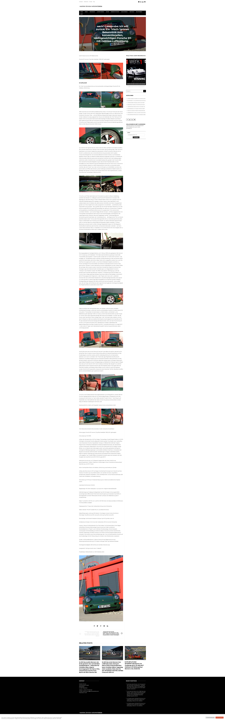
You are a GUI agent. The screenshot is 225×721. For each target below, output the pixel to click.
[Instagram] (144, 2)
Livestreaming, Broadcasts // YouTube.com (136, 106)
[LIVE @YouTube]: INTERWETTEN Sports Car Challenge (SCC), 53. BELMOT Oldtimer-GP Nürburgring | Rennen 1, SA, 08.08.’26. (136, 704)
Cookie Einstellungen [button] (210, 717)
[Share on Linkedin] (107, 626)
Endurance (92, 11)
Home (81, 11)
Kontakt (90, 1)
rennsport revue (115, 11)
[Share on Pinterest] (104, 626)
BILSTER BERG (139, 11)
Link (86, 692)
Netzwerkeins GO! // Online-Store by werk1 (136, 108)
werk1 (86, 11)
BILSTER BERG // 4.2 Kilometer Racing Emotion (136, 100)
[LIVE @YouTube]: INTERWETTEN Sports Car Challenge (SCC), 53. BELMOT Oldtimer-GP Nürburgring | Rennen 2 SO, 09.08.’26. (134, 665)
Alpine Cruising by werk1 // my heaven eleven (136, 98)
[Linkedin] (140, 2)
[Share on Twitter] (97, 626)
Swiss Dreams (124, 11)
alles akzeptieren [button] (219, 717)
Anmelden (136, 137)
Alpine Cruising (100, 11)
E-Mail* (128, 132)
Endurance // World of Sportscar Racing (136, 104)
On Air (107, 11)
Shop (94, 1)
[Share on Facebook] (94, 626)
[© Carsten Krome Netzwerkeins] (90, 71)
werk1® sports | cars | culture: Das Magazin (136, 112)
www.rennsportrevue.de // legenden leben (136, 114)
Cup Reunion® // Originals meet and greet (138, 65)
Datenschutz (86, 1)
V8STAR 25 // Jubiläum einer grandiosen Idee (136, 110)
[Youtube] (142, 2)
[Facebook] (138, 2)
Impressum (81, 1)
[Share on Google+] (101, 626)
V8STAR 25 (132, 11)
